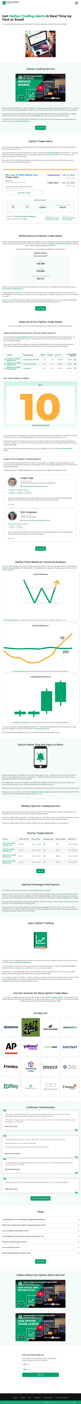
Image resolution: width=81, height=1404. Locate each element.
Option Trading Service (39, 108)
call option (38, 890)
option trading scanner (25, 337)
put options (34, 901)
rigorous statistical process (59, 244)
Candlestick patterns (20, 722)
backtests (26, 121)
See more (11, 504)
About (15, 1397)
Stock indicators (19, 671)
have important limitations (12, 289)
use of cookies (71, 1402)
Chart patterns (9, 620)
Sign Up (40, 871)
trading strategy (51, 153)
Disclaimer (37, 1397)
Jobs (29, 1397)
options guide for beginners (20, 962)
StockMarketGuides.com (51, 1402)
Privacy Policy (48, 1397)
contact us (6, 981)
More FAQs (40, 1261)
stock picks (39, 729)
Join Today (40, 308)
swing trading (14, 568)
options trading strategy (41, 792)
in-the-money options (64, 894)
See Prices (40, 128)
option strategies (63, 898)
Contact (22, 1397)
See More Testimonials (40, 1198)
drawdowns (48, 300)
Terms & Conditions (61, 1397)
